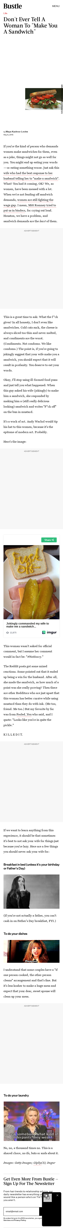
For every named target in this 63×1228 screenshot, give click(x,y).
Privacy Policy (20, 1220)
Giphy (37, 1163)
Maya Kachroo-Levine (17, 131)
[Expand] (46, 1195)
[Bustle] (13, 6)
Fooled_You (23, 714)
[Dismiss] (57, 1195)
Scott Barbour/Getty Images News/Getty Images (61, 99)
